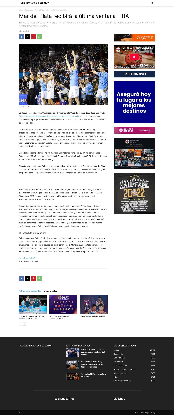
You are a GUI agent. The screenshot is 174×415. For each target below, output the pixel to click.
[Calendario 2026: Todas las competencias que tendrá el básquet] (72, 352)
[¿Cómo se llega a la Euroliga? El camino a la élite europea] (63, 304)
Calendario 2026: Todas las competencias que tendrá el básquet (93, 352)
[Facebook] (21, 36)
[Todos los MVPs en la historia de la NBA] (72, 376)
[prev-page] (20, 324)
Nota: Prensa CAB (27, 258)
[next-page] (24, 324)
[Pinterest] (33, 36)
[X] (27, 36)
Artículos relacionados (30, 291)
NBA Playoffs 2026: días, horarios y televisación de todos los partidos (92, 364)
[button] (152, 3)
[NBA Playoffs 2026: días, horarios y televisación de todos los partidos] (72, 365)
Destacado (29, 10)
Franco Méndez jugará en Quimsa (92, 316)
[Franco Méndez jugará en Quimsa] (94, 304)
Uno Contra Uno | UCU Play (35, 3)
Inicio (21, 10)
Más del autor (50, 291)
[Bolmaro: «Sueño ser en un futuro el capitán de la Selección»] (33, 304)
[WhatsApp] (39, 36)
